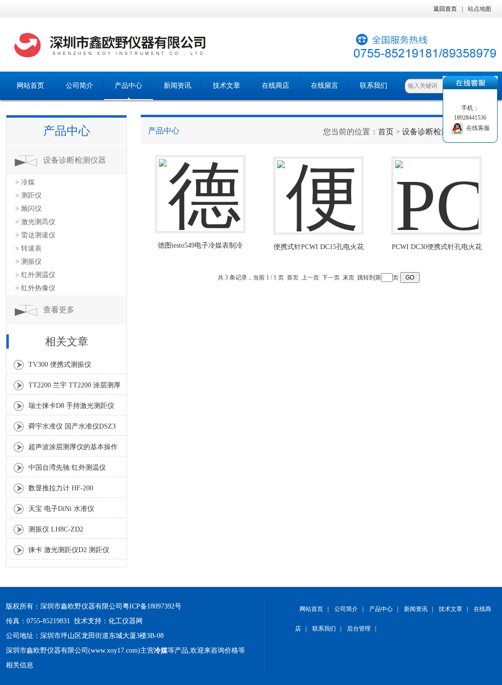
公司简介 (79, 85)
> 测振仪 (28, 261)
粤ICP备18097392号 (152, 606)
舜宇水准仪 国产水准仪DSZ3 (72, 426)
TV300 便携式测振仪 (59, 364)
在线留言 (324, 85)
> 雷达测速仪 (35, 235)
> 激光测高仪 (35, 222)
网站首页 (30, 85)
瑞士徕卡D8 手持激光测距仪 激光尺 (71, 408)
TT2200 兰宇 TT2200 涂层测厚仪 (74, 387)
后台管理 (359, 628)
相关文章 (66, 341)
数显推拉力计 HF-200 (60, 488)
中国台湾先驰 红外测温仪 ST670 (67, 470)
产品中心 (128, 85)
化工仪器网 (125, 621)
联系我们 (373, 85)
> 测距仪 (28, 195)
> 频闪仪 (28, 208)
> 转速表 (28, 248)
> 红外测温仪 (35, 275)
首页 (386, 131)
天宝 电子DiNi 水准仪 (61, 508)
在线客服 (476, 128)
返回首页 (445, 8)
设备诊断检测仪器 (74, 160)
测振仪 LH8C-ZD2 (55, 529)
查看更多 (59, 309)
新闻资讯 (177, 85)
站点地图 (479, 8)
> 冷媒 (25, 182)
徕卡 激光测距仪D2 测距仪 (68, 550)
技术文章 (226, 85)
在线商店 (275, 85)
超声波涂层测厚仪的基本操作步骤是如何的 (73, 449)
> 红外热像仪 (35, 288)
